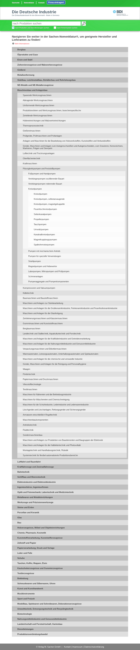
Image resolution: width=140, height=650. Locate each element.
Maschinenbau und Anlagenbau (32, 90)
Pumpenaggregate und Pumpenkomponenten (48, 281)
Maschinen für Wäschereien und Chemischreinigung (46, 399)
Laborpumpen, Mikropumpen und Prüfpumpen (48, 271)
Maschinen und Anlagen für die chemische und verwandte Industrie (52, 359)
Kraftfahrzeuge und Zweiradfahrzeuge (35, 467)
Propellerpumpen (41, 219)
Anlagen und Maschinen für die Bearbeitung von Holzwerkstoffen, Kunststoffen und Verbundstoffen (66, 141)
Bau (19, 522)
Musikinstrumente (26, 593)
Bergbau (21, 49)
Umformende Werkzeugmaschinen (38, 105)
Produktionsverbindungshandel (32, 634)
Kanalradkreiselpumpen (44, 234)
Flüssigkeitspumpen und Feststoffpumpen (41, 168)
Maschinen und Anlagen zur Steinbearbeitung (43, 303)
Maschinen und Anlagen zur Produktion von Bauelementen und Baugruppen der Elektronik (63, 440)
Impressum (77, 647)
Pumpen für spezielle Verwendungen (44, 256)
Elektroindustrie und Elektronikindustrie (36, 482)
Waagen (26, 369)
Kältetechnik (28, 293)
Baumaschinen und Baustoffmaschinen (40, 298)
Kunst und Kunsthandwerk (30, 588)
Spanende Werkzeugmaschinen (37, 95)
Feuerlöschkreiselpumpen (45, 209)
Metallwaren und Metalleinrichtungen (35, 497)
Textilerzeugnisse (25, 573)
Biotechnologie (24, 614)
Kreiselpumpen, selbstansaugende (49, 199)
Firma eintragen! (56, 2)
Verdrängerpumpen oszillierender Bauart (46, 179)
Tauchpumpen (40, 224)
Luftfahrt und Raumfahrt (29, 462)
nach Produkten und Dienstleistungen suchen (32, 28)
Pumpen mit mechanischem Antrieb (44, 251)
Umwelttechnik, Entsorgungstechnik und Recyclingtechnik (45, 609)
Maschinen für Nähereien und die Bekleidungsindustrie (47, 394)
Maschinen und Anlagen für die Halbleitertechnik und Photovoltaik (52, 445)
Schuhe (21, 558)
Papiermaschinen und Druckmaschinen (40, 379)
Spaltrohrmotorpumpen (44, 244)
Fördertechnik (29, 374)
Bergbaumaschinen (31, 328)
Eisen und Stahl (24, 60)
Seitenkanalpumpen (42, 214)
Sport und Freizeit (26, 599)
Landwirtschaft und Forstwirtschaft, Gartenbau (39, 624)
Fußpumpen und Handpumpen (42, 173)
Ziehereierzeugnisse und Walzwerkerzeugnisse (39, 65)
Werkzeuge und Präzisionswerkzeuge (35, 502)
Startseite (16, 3)
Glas (19, 517)
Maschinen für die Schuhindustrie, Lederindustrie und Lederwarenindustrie (56, 404)
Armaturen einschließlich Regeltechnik (40, 415)
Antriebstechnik (30, 425)
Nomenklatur (29, 3)
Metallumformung (25, 75)
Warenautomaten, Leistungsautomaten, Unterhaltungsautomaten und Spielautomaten (60, 354)
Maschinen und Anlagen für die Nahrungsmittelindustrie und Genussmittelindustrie (59, 344)
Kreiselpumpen (35, 189)
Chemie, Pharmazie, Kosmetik (31, 533)
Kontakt (41, 3)
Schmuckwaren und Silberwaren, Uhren (36, 583)
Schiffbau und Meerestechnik (31, 477)
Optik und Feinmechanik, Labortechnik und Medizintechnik (45, 492)
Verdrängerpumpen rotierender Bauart (45, 184)
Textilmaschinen (30, 389)
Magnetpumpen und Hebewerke (42, 266)
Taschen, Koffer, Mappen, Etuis (32, 563)
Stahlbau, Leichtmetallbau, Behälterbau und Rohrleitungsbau (46, 80)
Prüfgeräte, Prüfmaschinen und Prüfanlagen (42, 136)
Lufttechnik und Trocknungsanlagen (38, 153)
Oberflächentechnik (31, 158)
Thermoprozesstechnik (33, 125)
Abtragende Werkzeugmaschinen (38, 100)
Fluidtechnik (28, 430)
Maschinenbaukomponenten (35, 420)
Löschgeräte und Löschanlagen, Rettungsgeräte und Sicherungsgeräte (54, 409)
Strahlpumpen (34, 261)
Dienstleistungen (25, 629)
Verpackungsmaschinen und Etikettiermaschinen (44, 349)
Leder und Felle (24, 553)
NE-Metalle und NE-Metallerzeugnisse (35, 85)
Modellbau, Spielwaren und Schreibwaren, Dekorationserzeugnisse (49, 604)
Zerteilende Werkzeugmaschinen (37, 115)
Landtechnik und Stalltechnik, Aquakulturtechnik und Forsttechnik (52, 333)
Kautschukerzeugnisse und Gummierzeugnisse (40, 568)
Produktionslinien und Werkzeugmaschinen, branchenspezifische (52, 110)
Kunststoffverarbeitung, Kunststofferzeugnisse (39, 538)
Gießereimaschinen (31, 131)
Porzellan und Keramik (28, 512)
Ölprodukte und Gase (27, 54)
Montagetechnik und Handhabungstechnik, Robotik (45, 450)
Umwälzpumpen (41, 229)
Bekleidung (22, 578)
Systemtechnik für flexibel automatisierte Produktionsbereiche (50, 455)
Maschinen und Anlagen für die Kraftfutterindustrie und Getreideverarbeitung (56, 338)
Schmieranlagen (35, 276)
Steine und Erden (25, 507)
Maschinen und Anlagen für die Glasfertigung (43, 313)
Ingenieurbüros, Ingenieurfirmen (32, 487)
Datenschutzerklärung (94, 647)
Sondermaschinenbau (32, 435)
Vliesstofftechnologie (32, 384)
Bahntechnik (23, 472)
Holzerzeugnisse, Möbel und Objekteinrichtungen (41, 527)
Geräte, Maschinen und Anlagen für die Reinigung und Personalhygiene (54, 364)
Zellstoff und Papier (26, 543)
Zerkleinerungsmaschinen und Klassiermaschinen (45, 318)
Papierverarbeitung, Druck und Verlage (35, 548)
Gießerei (21, 70)
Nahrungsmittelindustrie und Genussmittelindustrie (42, 619)
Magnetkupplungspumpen (45, 239)
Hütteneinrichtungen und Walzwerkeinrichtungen (44, 120)
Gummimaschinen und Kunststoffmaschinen (43, 323)
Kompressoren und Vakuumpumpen (39, 288)
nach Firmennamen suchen (67, 28)
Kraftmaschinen (30, 163)
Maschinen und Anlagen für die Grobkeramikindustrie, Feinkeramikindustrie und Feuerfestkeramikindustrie (70, 308)
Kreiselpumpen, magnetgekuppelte (49, 204)
